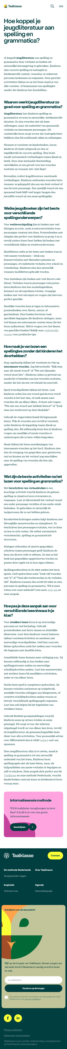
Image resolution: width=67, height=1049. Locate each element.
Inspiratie (9, 884)
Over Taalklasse (44, 869)
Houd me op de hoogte (34, 988)
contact (44, 740)
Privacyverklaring (13, 1029)
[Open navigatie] (61, 6)
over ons (52, 589)
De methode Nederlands (17, 869)
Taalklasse (10, 775)
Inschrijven (20, 826)
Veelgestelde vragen (15, 875)
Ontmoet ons (11, 890)
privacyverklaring (33, 999)
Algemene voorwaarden (17, 1035)
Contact (55, 855)
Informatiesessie (44, 890)
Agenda (39, 884)
